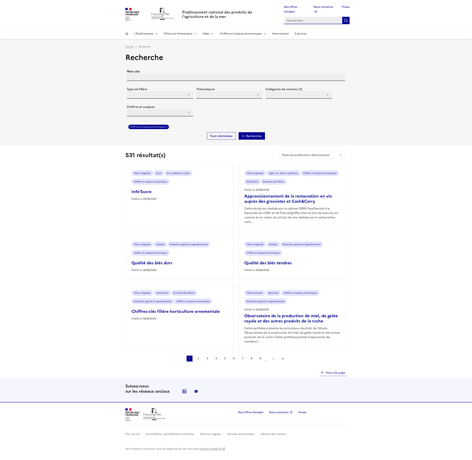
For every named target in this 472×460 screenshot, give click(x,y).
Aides (206, 34)
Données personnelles (241, 434)
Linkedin (184, 391)
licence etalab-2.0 (211, 449)
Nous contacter (279, 412)
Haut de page (335, 372)
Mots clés (133, 71)
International (280, 34)
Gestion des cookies (273, 434)
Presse (346, 7)
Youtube (196, 391)
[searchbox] (132, 95)
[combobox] (160, 95)
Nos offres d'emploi (250, 412)
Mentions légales (210, 434)
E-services (301, 34)
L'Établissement (144, 34)
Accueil (126, 34)
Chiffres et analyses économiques (241, 34)
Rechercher (346, 20)
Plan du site (132, 434)
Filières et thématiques (178, 34)
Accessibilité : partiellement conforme (170, 434)
